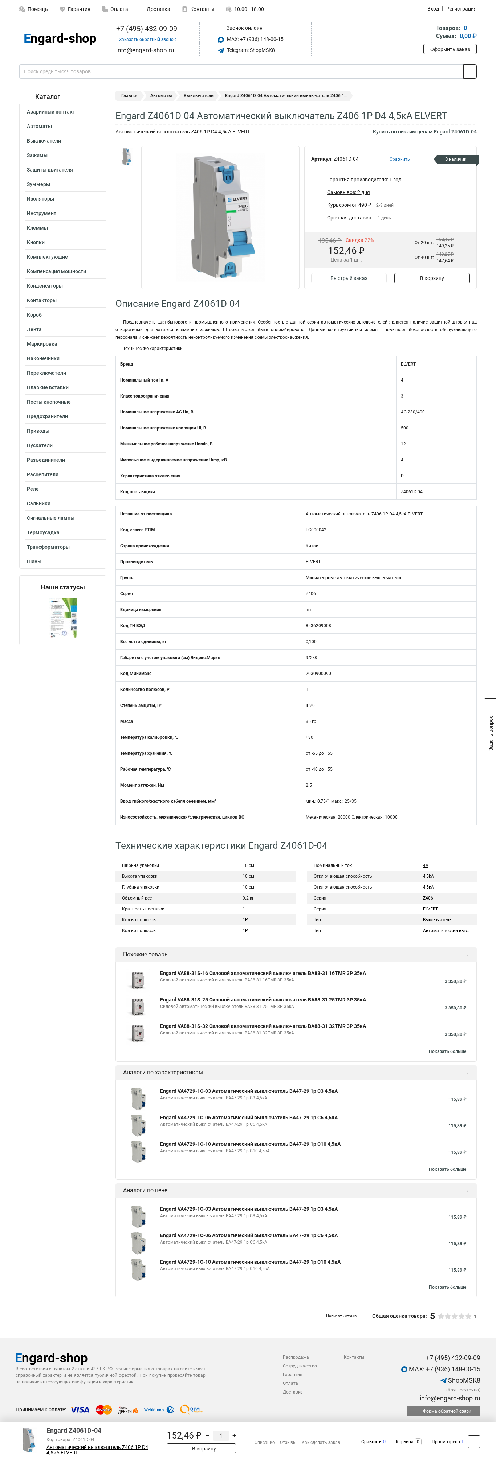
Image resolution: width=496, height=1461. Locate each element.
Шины (34, 561)
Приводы (38, 431)
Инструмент (41, 213)
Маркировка (42, 344)
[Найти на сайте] (470, 71)
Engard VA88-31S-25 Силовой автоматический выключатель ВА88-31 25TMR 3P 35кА (263, 1000)
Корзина (405, 1441)
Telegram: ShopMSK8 (250, 50)
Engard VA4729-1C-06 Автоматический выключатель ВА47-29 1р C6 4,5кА (249, 1117)
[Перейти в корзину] (428, 32)
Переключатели (46, 373)
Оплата (119, 9)
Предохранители (47, 416)
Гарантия (79, 9)
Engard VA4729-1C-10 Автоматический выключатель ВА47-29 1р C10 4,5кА (250, 1144)
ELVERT (430, 908)
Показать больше (447, 1051)
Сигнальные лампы (50, 518)
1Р (245, 930)
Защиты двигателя (50, 170)
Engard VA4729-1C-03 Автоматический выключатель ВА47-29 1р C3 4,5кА (249, 1091)
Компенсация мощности (56, 271)
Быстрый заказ (348, 278)
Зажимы (37, 155)
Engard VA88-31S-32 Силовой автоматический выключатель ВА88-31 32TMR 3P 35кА (263, 1026)
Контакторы (42, 300)
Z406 (428, 898)
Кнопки (36, 242)
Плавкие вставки (48, 387)
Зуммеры (38, 184)
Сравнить (371, 1441)
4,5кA (428, 887)
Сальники (38, 503)
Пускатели (40, 445)
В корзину (432, 278)
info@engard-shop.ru (449, 1398)
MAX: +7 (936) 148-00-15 (255, 39)
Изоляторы (40, 199)
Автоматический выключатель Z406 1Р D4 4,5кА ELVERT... (97, 1450)
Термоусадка (43, 532)
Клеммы (37, 228)
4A (425, 865)
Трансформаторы (48, 547)
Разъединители (46, 460)
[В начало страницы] (474, 1441)
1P (245, 919)
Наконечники (43, 358)
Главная (130, 95)
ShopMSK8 (463, 1380)
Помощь (38, 9)
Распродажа (296, 1357)
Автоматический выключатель (455, 930)
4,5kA (428, 876)
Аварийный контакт (51, 112)
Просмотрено (446, 1441)
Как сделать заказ (321, 1442)
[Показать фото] (126, 157)
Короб (34, 315)
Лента (34, 329)
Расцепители (42, 474)
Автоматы (39, 126)
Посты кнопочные (49, 402)
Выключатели (44, 141)
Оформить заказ (450, 49)
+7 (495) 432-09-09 (145, 28)
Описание (265, 1442)
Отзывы (288, 1442)
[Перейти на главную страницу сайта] (60, 39)
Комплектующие (47, 257)
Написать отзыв (341, 1316)
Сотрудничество (300, 1366)
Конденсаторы (45, 286)
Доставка (158, 9)
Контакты (202, 9)
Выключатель (437, 919)
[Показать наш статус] (63, 617)
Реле (33, 489)
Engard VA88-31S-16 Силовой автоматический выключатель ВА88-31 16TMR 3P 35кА (263, 973)
